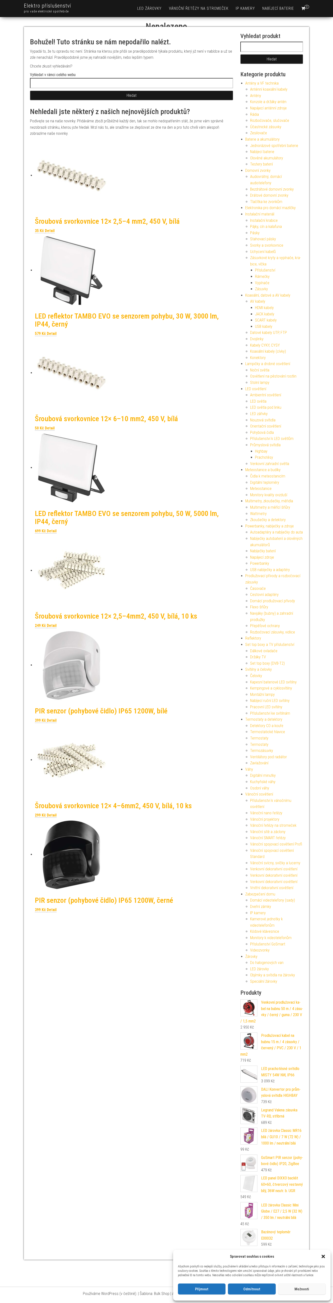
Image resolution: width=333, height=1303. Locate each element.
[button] (323, 1256)
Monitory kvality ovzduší (268, 495)
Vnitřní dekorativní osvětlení (271, 887)
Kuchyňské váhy (262, 781)
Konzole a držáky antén (268, 101)
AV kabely (257, 301)
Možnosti (301, 1289)
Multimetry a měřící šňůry (270, 507)
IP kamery (245, 8)
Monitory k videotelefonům (271, 937)
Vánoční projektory (264, 819)
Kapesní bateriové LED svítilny (273, 682)
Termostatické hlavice (267, 731)
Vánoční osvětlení (259, 794)
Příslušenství (265, 270)
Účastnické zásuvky (265, 127)
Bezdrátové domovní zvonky (272, 189)
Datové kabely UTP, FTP (268, 332)
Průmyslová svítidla (265, 445)
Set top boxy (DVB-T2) (267, 663)
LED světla (258, 401)
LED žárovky (149, 8)
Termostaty (259, 738)
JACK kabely (264, 314)
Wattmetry (258, 513)
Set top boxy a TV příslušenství (269, 644)
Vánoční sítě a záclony (267, 831)
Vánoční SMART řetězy (268, 838)
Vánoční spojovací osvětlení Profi (276, 844)
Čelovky (256, 675)
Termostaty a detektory (263, 719)
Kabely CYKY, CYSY (265, 345)
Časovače (258, 588)
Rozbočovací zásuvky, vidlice (272, 632)
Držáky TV (258, 657)
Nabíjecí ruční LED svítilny (270, 700)
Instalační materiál (259, 214)
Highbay (261, 451)
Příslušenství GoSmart (267, 944)
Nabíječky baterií (263, 551)
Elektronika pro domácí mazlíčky (270, 207)
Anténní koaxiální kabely (268, 89)
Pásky (255, 233)
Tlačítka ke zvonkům (266, 201)
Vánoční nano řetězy (266, 813)
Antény (255, 95)
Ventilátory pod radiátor (268, 757)
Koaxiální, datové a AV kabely (267, 295)
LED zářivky (259, 413)
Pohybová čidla (262, 432)
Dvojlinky (257, 339)
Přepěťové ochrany (265, 625)
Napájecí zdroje (262, 557)
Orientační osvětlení (265, 426)
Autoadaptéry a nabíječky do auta (276, 532)
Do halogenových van (267, 962)
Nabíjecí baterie (278, 8)
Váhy (249, 769)
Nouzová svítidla (262, 420)
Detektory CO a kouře (266, 725)
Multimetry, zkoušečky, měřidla (269, 501)
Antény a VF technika (262, 83)
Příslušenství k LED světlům (272, 438)
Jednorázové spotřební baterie (274, 145)
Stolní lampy (259, 382)
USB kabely (263, 326)
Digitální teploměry (264, 482)
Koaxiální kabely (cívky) (268, 351)
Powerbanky (259, 563)
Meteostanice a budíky (263, 469)
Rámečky (262, 276)
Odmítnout (251, 1289)
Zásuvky (261, 289)
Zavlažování (259, 763)
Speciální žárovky (263, 981)
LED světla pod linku (265, 407)
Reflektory (253, 638)
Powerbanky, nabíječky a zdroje (269, 526)
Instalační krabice (264, 220)
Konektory (258, 357)
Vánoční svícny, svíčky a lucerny (275, 863)
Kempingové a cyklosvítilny (271, 688)
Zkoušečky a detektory (268, 519)
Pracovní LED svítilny (266, 707)
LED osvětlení (255, 389)
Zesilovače (258, 133)
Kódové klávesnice (264, 931)
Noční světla (259, 370)
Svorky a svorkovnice (266, 245)
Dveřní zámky (260, 906)
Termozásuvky (261, 750)
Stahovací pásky (263, 239)
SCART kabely (266, 320)
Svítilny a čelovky (258, 669)
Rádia (254, 114)
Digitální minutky (263, 775)
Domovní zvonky (258, 170)
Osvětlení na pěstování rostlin (273, 376)
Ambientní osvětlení (265, 395)
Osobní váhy (259, 788)
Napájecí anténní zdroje (268, 108)
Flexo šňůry (259, 607)
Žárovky (251, 956)
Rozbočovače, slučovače (269, 120)
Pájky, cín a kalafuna (266, 226)
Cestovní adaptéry (264, 594)
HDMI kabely (264, 307)
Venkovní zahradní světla (269, 463)
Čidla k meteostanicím (267, 476)
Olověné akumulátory (266, 158)
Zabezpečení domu (260, 894)
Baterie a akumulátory (262, 139)
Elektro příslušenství (47, 6)
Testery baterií (261, 164)
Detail (50, 230)
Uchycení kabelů (263, 251)
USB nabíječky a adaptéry (270, 569)
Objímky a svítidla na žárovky (272, 975)
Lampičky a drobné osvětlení (267, 363)
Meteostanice (261, 488)
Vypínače (262, 283)
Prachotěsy (264, 457)
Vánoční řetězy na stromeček (198, 8)
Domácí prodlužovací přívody (272, 601)
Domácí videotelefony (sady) (272, 900)
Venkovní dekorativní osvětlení (273, 869)
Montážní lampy (262, 694)
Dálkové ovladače (263, 651)
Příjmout (201, 1289)
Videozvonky (260, 950)
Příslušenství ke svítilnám (270, 713)
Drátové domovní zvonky (269, 195)
